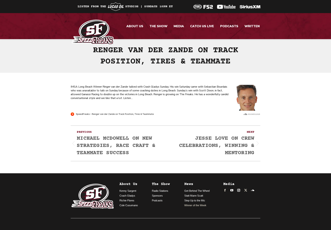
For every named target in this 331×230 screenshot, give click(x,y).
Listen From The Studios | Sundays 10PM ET (125, 6)
